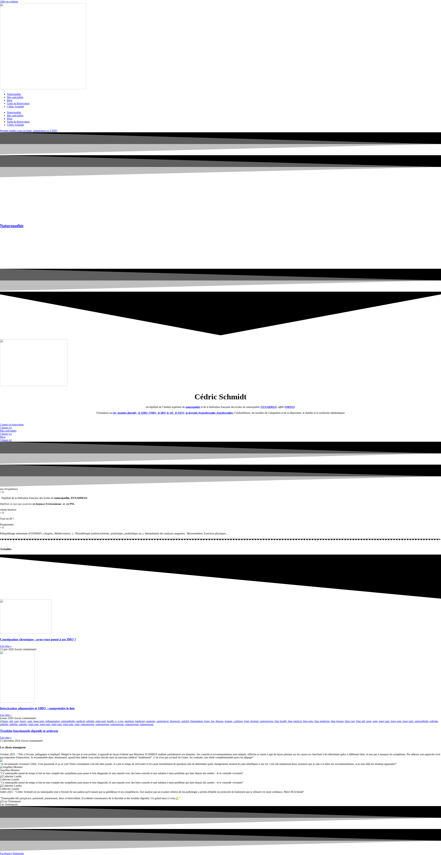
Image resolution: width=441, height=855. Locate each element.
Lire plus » (6, 646)
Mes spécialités (15, 97)
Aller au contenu (9, 1)
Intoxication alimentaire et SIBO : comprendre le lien (37, 708)
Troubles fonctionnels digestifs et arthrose (29, 731)
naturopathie (193, 407)
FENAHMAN (268, 407)
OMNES (290, 407)
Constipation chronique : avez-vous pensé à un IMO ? (38, 639)
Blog (9, 100)
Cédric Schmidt (15, 106)
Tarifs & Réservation (18, 103)
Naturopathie (14, 94)
